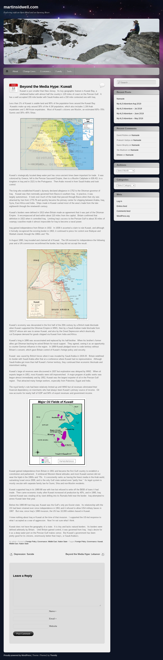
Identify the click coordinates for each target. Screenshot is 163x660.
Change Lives (29, 71)
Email (52, 618)
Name (52, 611)
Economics (45, 71)
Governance (42, 541)
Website (53, 626)
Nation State (62, 541)
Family (59, 71)
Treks (69, 71)
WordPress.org (123, 216)
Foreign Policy (31, 541)
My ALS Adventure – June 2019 (130, 113)
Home (7, 71)
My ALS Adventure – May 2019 (130, 118)
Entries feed (122, 206)
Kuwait (100, 541)
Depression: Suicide (24, 554)
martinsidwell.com (21, 7)
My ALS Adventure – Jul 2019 (129, 109)
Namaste (120, 99)
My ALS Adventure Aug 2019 (129, 104)
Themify (53, 655)
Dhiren (120, 155)
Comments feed (123, 211)
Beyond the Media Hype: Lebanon (83, 554)
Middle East (52, 541)
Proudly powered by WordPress (17, 655)
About (15, 71)
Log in (119, 201)
